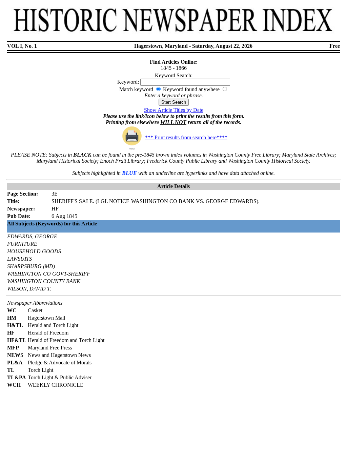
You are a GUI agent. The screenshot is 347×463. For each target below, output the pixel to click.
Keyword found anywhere (191, 89)
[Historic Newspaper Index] (173, 35)
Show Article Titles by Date (173, 110)
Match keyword (136, 89)
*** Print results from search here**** (186, 137)
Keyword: (128, 82)
